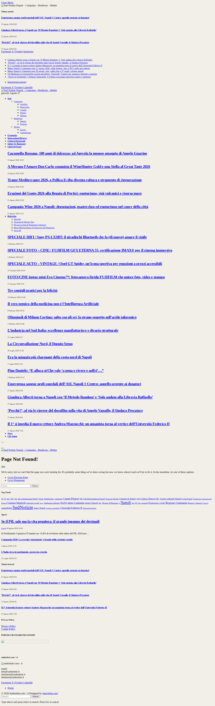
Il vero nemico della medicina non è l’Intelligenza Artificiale (53, 304)
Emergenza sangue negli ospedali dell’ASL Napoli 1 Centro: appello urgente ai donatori (45, 17)
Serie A (205, 503)
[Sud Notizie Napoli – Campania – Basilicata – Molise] (29, 90)
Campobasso (25, 132)
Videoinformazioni (89, 508)
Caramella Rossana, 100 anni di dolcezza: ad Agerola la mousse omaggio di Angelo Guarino (77, 153)
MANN (63, 503)
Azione (41, 499)
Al (5, 499)
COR (138, 499)
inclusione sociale (32, 503)
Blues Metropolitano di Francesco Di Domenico (34, 227)
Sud (9, 98)
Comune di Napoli (127, 499)
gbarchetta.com (50, 693)
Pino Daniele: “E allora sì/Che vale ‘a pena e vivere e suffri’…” (56, 370)
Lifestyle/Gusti (14, 146)
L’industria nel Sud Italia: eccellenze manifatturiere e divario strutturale (63, 330)
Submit (35, 696)
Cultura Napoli (147, 498)
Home (11, 688)
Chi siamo (12, 436)
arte (15, 499)
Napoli (23, 113)
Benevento (24, 107)
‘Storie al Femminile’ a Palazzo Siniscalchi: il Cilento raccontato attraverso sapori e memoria (49, 77)
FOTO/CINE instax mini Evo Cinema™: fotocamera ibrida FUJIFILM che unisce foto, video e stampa (86, 277)
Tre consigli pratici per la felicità (32, 290)
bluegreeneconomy (17, 82)
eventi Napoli (187, 499)
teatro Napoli (39, 508)
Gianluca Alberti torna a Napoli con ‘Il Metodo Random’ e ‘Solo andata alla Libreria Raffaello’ (48, 30)
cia (81, 498)
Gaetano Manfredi (16, 503)
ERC (157, 499)
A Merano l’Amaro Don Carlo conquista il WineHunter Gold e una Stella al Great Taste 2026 (79, 166)
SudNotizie (22, 507)
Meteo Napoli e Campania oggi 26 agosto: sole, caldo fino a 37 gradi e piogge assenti (46, 71)
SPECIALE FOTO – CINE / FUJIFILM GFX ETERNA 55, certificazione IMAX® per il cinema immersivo (90, 250)
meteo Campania (76, 503)
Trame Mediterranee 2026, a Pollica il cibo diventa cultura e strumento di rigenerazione (75, 180)
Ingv (41, 503)
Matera (23, 121)
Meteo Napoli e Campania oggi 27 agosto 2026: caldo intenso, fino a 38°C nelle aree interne (49, 68)
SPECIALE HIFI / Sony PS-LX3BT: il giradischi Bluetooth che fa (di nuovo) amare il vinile (77, 237)
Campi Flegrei (71, 498)
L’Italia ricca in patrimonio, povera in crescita (24, 552)
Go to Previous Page (18, 477)
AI (2, 499)
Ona (133, 503)
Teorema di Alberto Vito (24, 222)
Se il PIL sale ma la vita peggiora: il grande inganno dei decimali (50, 521)
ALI (8, 499)
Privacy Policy (8, 626)
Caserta (23, 110)
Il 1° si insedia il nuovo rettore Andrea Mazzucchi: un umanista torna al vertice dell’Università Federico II (55, 65)
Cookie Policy (8, 629)
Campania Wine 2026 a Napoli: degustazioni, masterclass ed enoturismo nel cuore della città (78, 207)
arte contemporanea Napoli (28, 499)
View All (17, 230)
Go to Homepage (16, 480)
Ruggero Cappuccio (195, 503)
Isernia (23, 130)
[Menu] (2, 442)
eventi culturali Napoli (171, 498)
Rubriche (12, 216)
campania (58, 499)
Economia (12, 135)
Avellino (24, 104)
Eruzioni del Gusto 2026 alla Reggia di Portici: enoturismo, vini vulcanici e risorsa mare (75, 193)
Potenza (23, 124)
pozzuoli (144, 503)
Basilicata (18, 118)
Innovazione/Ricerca (17, 138)
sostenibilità (6, 508)
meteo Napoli (91, 503)
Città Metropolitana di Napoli (94, 499)
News (10, 433)
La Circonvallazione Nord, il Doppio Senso (40, 344)
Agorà (3, 528)
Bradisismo (49, 499)
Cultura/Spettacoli (16, 141)
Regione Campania (176, 502)
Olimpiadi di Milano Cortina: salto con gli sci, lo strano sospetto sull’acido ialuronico (72, 317)
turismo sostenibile (53, 508)
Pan (139, 503)
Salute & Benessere (17, 144)
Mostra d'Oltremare (110, 503)
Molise (17, 127)
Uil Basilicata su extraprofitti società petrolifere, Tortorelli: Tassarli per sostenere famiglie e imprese (52, 74)
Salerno (23, 115)
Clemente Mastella (112, 499)
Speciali (17, 219)
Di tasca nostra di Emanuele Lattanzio (30, 225)
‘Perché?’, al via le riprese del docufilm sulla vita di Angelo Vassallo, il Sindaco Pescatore (45, 42)
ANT (12, 499)
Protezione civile (156, 503)
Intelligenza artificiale (52, 503)
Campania (18, 101)
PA (136, 503)
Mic (100, 503)
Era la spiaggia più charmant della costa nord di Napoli (50, 357)
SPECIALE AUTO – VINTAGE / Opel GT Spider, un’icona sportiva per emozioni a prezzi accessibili (85, 264)
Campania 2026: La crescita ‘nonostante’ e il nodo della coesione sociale (37, 539)
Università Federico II (71, 508)
